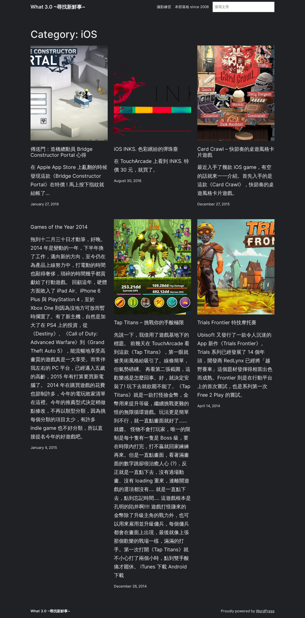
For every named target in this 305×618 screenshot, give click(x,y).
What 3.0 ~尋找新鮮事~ (57, 7)
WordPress (265, 611)
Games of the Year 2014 (58, 227)
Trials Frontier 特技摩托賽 (226, 322)
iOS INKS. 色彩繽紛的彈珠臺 (146, 149)
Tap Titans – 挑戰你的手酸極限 (149, 322)
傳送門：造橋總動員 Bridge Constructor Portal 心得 (61, 152)
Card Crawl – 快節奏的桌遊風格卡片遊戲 (235, 152)
